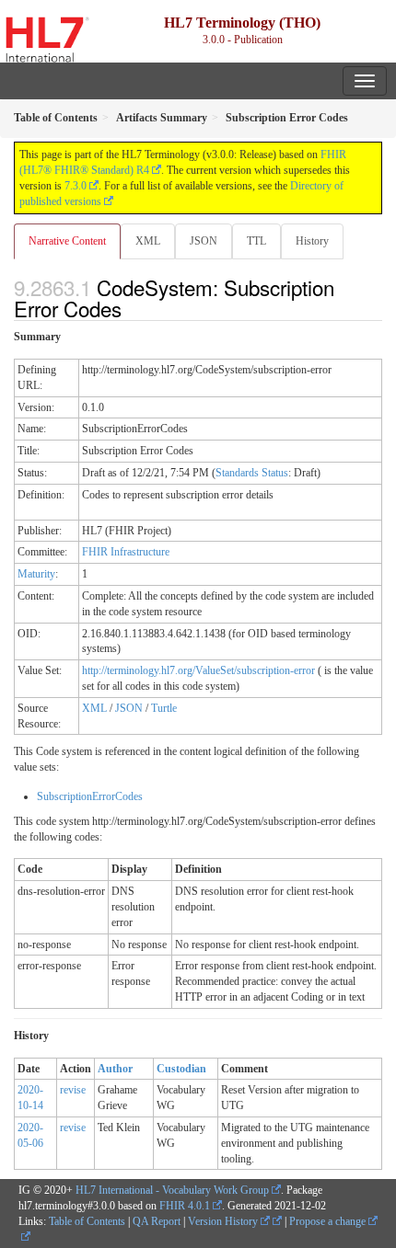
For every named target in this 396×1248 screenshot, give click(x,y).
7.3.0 (75, 185)
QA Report (157, 1221)
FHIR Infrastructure (125, 551)
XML (147, 241)
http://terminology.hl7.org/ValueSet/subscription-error (198, 670)
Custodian (181, 1068)
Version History (224, 1221)
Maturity (36, 573)
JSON (203, 241)
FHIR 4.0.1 (184, 1205)
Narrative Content (67, 241)
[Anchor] (132, 308)
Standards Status (251, 472)
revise (73, 1089)
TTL (256, 241)
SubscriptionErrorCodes (90, 796)
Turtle (164, 708)
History (312, 241)
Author (115, 1068)
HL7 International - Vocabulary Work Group (172, 1190)
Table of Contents (87, 1221)
